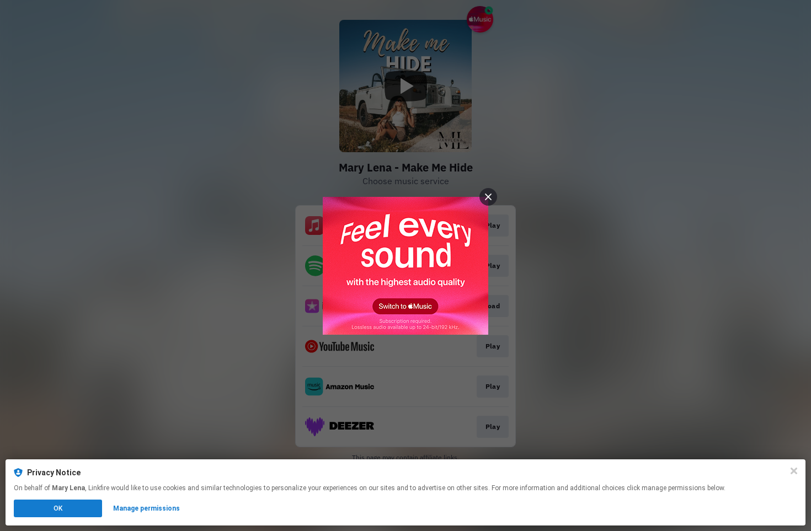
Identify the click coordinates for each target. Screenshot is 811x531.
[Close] (794, 471)
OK (58, 508)
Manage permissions (146, 508)
